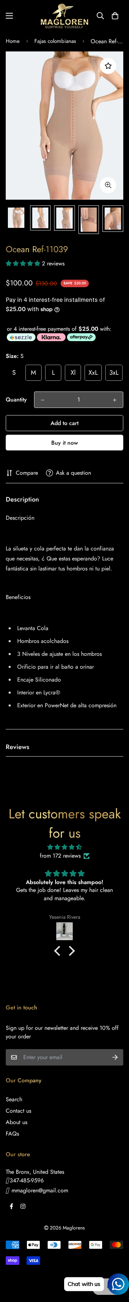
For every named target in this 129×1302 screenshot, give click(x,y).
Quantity (16, 399)
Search (14, 1099)
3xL (114, 372)
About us (16, 1122)
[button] (115, 16)
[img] (64, 847)
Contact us (18, 1111)
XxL (93, 372)
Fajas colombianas (55, 41)
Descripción (20, 518)
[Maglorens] (64, 16)
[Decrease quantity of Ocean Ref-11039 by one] (42, 400)
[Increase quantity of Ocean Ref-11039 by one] (114, 400)
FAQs (12, 1133)
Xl (73, 372)
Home (13, 41)
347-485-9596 (27, 1180)
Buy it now (64, 443)
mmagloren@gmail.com (39, 1190)
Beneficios (18, 597)
